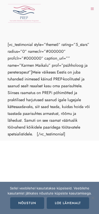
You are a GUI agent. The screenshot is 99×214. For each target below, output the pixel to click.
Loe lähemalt (68, 203)
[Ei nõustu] (92, 197)
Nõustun (27, 203)
